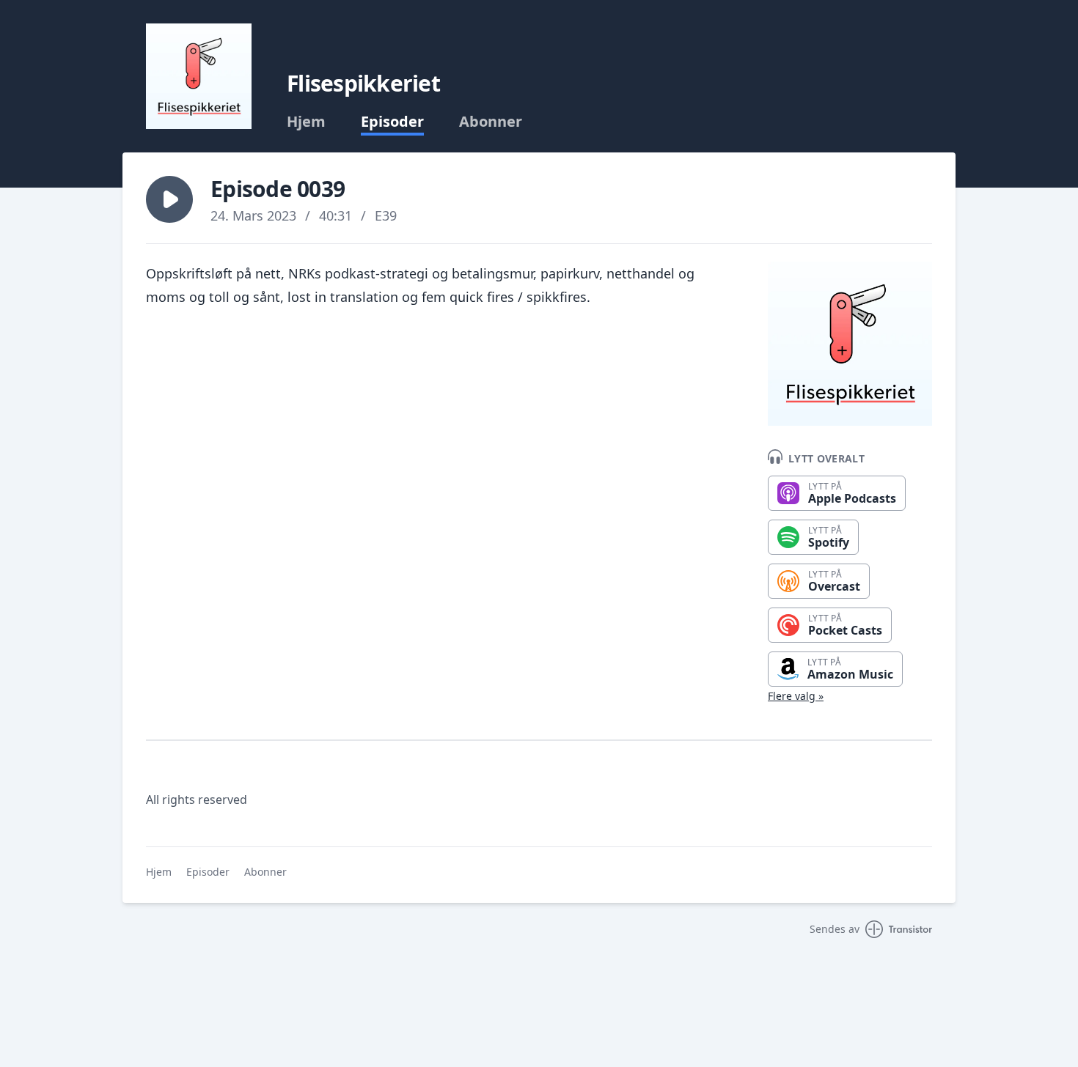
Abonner (490, 121)
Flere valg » (796, 696)
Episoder (392, 121)
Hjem (306, 121)
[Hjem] (199, 76)
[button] (169, 199)
